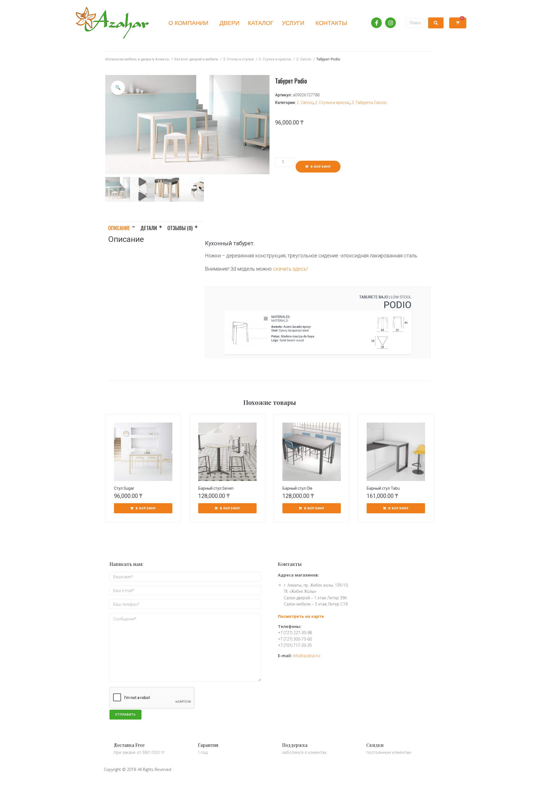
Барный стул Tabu (383, 488)
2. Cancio (303, 59)
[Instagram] (390, 22)
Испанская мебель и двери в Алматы (137, 59)
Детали (148, 228)
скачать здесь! (290, 269)
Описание (119, 228)
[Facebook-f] (376, 22)
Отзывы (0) (180, 228)
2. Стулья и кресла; (275, 59)
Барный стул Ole (297, 488)
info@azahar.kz (306, 655)
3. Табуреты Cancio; (369, 102)
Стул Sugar (124, 488)
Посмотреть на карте (301, 616)
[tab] (124, 227)
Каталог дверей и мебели (196, 59)
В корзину (320, 167)
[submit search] (436, 22)
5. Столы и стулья (238, 59)
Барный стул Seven (216, 488)
